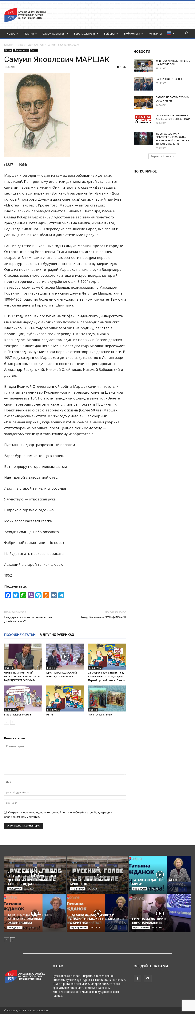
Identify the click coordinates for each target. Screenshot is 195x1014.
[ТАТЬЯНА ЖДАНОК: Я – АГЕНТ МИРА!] (160, 875)
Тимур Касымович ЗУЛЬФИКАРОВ (103, 617)
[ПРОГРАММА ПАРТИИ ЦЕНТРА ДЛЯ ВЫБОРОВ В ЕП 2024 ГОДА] (143, 119)
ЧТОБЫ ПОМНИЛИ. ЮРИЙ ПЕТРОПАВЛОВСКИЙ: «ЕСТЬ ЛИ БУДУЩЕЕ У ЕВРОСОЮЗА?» (22, 676)
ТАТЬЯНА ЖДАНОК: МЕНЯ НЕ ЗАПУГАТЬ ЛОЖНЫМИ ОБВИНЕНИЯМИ (30, 919)
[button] (186, 33)
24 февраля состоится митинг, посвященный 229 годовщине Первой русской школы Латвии (106, 676)
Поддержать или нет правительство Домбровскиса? (28, 619)
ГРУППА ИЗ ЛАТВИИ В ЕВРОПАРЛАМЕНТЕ (149, 921)
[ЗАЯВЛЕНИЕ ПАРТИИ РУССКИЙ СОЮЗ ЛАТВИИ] (143, 102)
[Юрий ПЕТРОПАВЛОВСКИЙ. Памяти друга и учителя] (65, 657)
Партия (29, 33)
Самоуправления (53, 33)
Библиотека (132, 33)
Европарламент (84, 33)
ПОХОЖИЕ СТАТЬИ (20, 635)
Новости (12, 33)
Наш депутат (15, 888)
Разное (34, 50)
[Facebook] (137, 978)
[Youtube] (148, 978)
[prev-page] (6, 722)
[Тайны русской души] (107, 698)
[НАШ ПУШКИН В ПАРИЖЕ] (143, 84)
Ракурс (21, 44)
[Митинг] (65, 698)
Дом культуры (36, 44)
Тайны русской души (100, 714)
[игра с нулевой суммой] (23, 698)
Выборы (109, 33)
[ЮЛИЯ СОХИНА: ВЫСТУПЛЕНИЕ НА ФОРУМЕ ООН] (143, 65)
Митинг (50, 714)
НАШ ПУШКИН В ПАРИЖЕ (169, 79)
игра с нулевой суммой (17, 714)
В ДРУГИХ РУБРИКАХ (57, 635)
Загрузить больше (161, 156)
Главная (8, 44)
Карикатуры (95, 668)
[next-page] (12, 722)
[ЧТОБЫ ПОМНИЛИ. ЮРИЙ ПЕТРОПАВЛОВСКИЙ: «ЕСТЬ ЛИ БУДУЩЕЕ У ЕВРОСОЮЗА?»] (23, 657)
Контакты (155, 33)
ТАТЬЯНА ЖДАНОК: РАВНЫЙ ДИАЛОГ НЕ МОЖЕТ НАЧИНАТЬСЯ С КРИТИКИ (97, 919)
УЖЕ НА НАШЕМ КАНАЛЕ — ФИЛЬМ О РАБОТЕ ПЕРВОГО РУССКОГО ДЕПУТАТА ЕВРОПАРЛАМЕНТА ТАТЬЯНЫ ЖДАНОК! (34, 878)
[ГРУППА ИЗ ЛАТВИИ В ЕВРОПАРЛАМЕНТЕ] (160, 913)
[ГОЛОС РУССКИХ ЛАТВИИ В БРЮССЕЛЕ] (98, 875)
